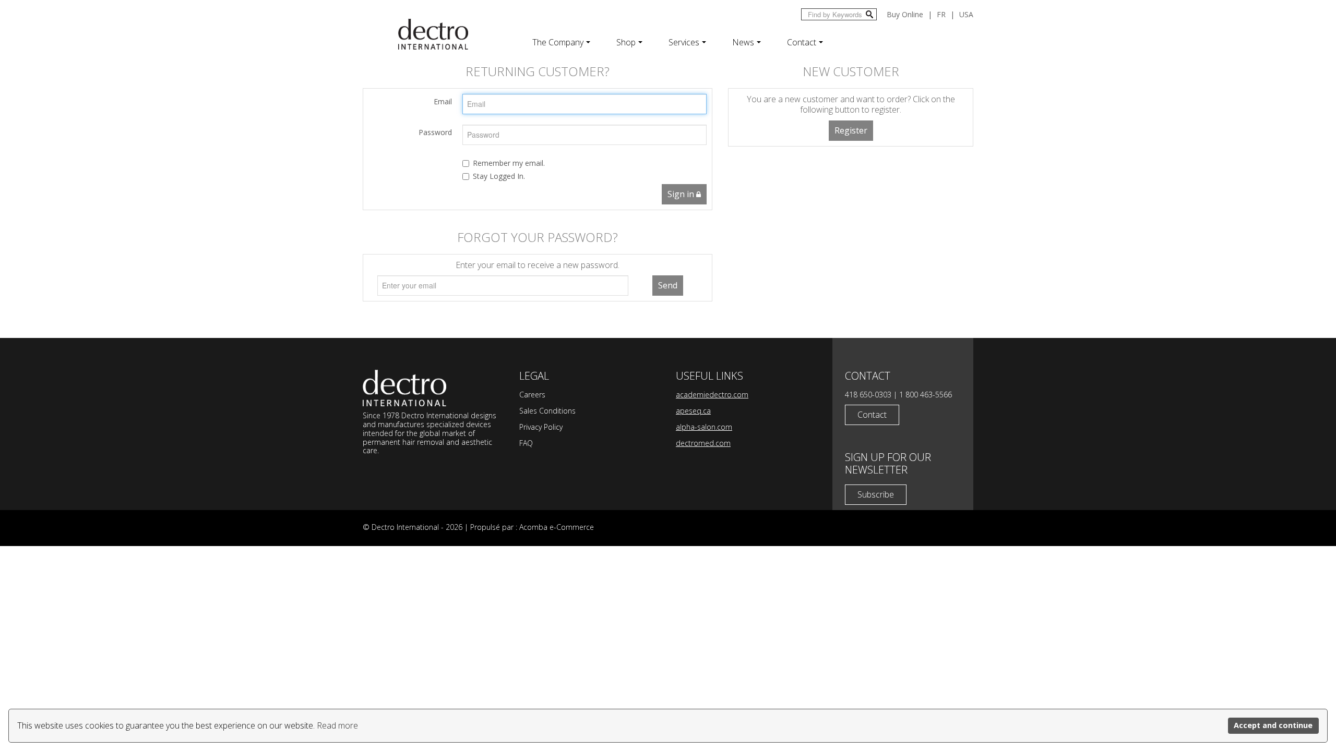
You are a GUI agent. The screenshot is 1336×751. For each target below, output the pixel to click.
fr (941, 14)
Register (850, 130)
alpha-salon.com (704, 427)
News (743, 42)
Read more (337, 725)
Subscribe (875, 494)
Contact (801, 42)
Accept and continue (1273, 725)
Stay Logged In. (499, 176)
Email (443, 101)
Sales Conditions (547, 411)
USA (966, 14)
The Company (557, 42)
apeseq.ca (693, 411)
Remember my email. (509, 163)
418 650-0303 (868, 394)
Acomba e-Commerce (556, 527)
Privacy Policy (541, 427)
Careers (532, 394)
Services (684, 42)
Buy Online (905, 14)
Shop (626, 42)
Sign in (681, 194)
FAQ (526, 443)
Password (435, 132)
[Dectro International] (433, 34)
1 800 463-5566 (925, 394)
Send (667, 285)
